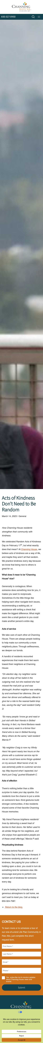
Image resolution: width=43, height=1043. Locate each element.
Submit (21, 987)
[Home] (21, 7)
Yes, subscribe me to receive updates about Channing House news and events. (20, 979)
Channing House (29, 549)
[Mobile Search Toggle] (33, 17)
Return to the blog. (14, 907)
